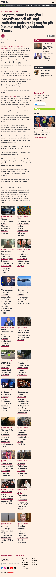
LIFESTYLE (25, 568)
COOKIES (21, 556)
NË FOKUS (25, 562)
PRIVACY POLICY (13, 556)
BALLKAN (25, 564)
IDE (23, 560)
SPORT (33, 558)
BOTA (23, 566)
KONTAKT (4, 556)
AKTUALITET (26, 558)
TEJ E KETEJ (35, 560)
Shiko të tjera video (40, 137)
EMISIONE (34, 564)
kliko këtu (45, 98)
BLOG (33, 562)
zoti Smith (13, 96)
